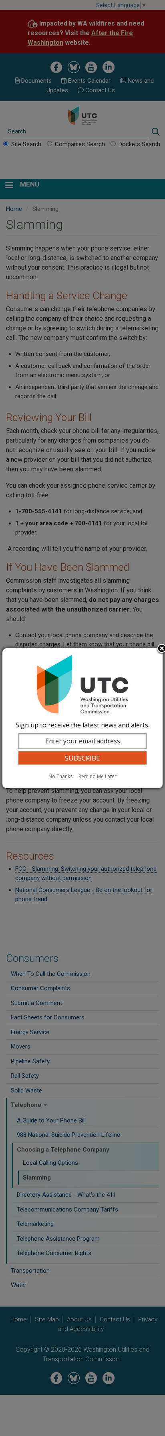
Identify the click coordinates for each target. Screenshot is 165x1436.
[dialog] (82, 718)
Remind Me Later (97, 776)
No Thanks (60, 776)
